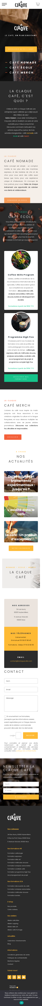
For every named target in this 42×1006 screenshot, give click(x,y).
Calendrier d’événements (17, 941)
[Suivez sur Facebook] (9, 977)
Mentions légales (14, 961)
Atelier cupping (13, 923)
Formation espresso (15, 856)
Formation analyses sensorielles (19, 866)
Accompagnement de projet (18, 875)
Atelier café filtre (13, 920)
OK (22, 1003)
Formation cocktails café (16, 869)
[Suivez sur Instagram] (14, 977)
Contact (10, 964)
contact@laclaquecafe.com (21, 661)
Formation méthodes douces (18, 863)
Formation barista (14, 895)
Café (23, 62)
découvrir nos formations (21, 378)
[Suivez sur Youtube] (24, 977)
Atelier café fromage (15, 930)
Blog (9, 944)
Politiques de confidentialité (17, 958)
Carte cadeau (13, 909)
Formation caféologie (15, 853)
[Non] (39, 998)
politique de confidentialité (26, 751)
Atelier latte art (13, 927)
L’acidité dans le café (21, 512)
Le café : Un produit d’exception (21, 537)
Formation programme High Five (19, 872)
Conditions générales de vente (19, 955)
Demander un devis (17, 200)
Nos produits (12, 906)
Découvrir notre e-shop (21, 49)
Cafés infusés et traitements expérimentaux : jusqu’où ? (21, 482)
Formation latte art (14, 859)
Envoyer (30, 735)
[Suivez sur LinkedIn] (19, 977)
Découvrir (12, 437)
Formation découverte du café (18, 886)
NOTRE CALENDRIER (21, 548)
